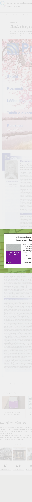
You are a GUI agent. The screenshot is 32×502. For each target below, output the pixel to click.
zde (29, 258)
